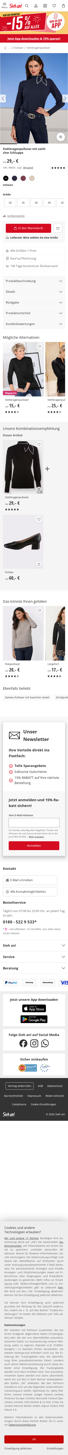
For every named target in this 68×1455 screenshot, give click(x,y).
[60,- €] (23, 542)
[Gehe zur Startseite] (15, 6)
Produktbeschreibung (21, 281)
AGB (40, 1086)
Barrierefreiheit (13, 1096)
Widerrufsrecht (55, 1096)
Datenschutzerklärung (22, 1424)
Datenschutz (55, 1086)
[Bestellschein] (45, 6)
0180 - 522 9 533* (20, 921)
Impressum (34, 1096)
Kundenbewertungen (20, 324)
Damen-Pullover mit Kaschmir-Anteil (27, 697)
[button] (4, 6)
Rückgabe (12, 302)
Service (9, 957)
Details (10, 292)
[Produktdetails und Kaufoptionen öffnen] (39, 489)
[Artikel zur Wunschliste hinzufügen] (57, 228)
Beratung (10, 968)
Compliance (19, 1104)
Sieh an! (9, 945)
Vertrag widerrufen (19, 1086)
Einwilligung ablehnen (18, 1448)
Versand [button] (28, 167)
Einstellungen (55, 1448)
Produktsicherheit (18, 313)
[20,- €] (23, 633)
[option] (6, 178)
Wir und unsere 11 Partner (21, 1238)
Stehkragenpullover (38, 47)
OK (34, 1439)
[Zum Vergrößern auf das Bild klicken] (60, 137)
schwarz (8, 185)
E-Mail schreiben (19, 881)
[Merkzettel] (54, 6)
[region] (34, 1338)
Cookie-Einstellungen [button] (43, 1104)
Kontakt (9, 868)
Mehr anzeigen (36, 836)
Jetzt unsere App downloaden (34, 999)
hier (60, 1287)
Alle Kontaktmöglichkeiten (28, 892)
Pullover (18, 47)
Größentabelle (16, 216)
